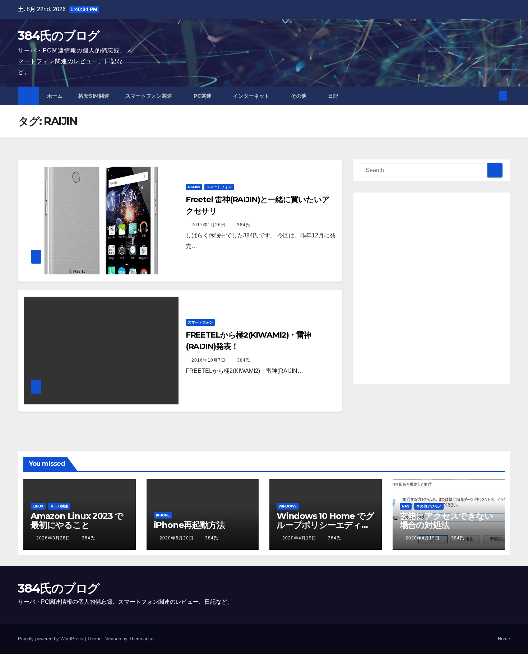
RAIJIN (194, 187)
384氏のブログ (58, 35)
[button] (491, 96)
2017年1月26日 (209, 224)
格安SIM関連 (94, 96)
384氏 (243, 224)
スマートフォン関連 (149, 96)
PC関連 (204, 96)
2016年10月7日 (209, 360)
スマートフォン (219, 187)
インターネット (252, 96)
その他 (299, 96)
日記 (333, 96)
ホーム (55, 96)
